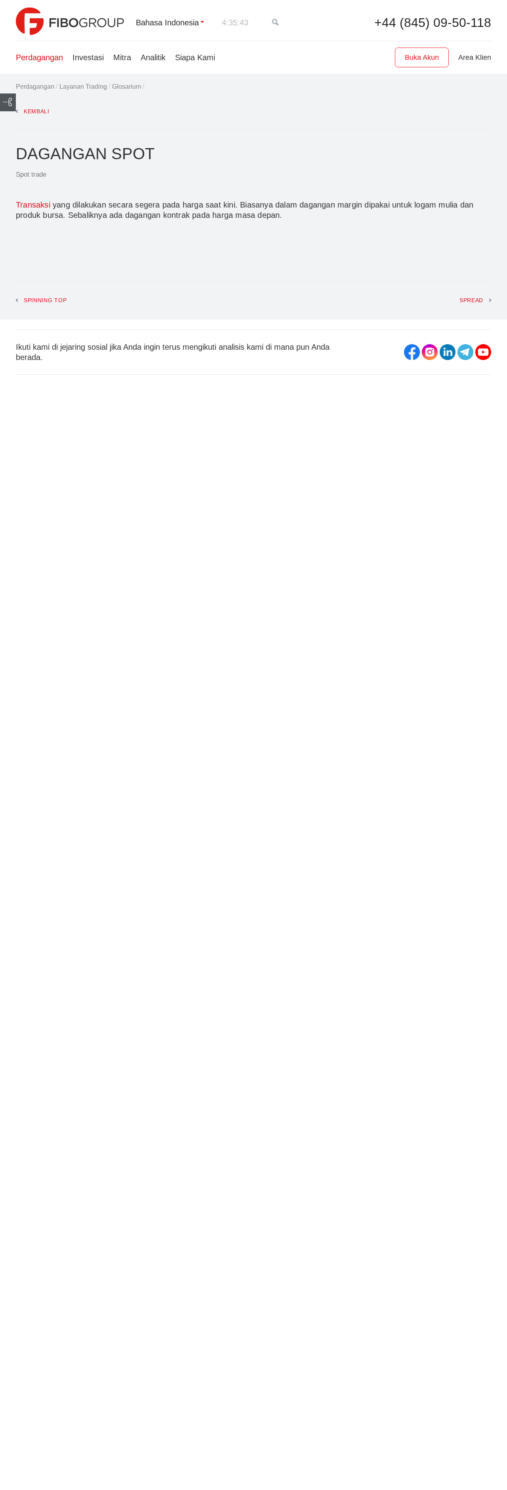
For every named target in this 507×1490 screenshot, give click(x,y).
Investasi (88, 57)
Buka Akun (422, 57)
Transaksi (33, 204)
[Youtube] (483, 352)
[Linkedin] (448, 352)
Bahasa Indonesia (167, 22)
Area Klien (474, 57)
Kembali (37, 111)
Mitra (122, 57)
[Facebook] (412, 352)
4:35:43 (235, 22)
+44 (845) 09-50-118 (432, 22)
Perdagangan (39, 57)
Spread (471, 300)
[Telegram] (465, 352)
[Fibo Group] (70, 21)
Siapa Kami (195, 57)
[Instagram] (430, 352)
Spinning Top (46, 300)
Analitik (153, 57)
